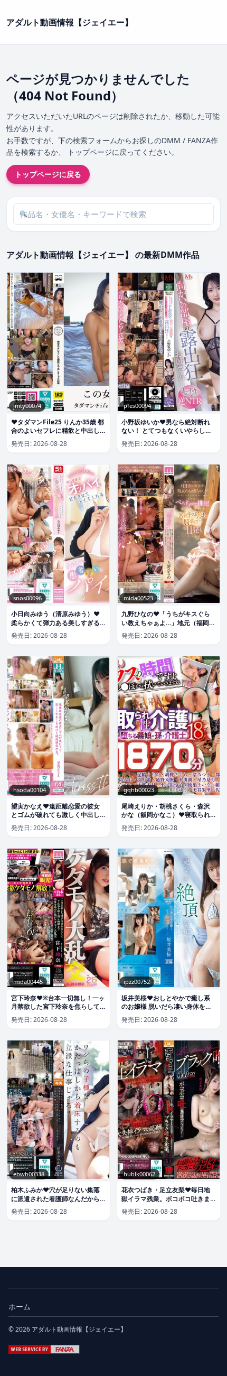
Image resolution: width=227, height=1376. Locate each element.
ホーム (19, 1306)
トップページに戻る (48, 174)
